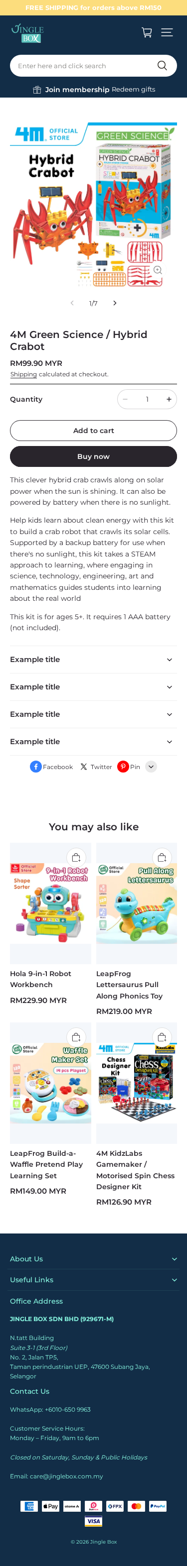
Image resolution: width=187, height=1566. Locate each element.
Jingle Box (103, 1542)
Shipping (23, 374)
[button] (167, 32)
